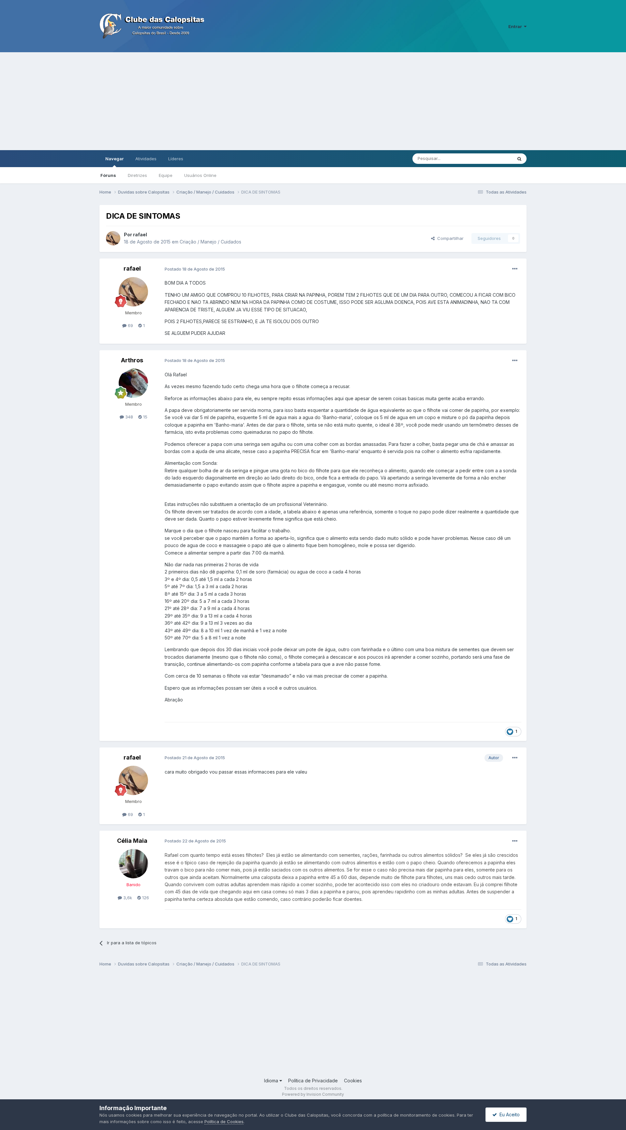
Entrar (516, 26)
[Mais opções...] (514, 269)
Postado (195, 269)
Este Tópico (491, 158)
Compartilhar (449, 238)
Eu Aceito (508, 1114)
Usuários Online (200, 175)
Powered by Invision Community (313, 1094)
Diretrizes (137, 175)
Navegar (114, 158)
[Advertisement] (313, 101)
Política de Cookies (224, 1121)
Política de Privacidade (313, 1080)
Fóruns (108, 175)
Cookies (353, 1080)
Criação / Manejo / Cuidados (210, 241)
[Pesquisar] (519, 158)
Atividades (145, 158)
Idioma (271, 1080)
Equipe (165, 175)
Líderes (175, 158)
